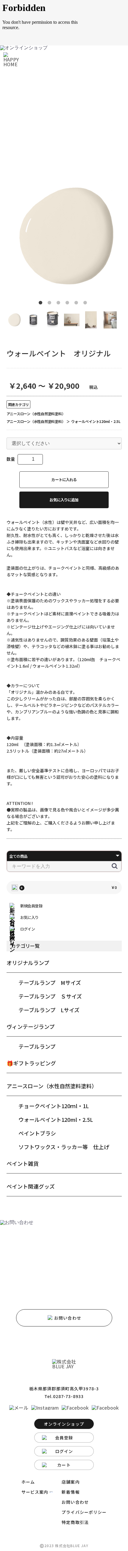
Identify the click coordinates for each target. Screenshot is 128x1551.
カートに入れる (64, 479)
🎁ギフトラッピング (31, 1063)
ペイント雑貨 (23, 1163)
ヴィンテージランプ (30, 1026)
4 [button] (68, 304)
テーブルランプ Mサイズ (49, 982)
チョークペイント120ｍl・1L (53, 1106)
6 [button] (86, 304)
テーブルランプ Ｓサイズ (50, 996)
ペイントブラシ (37, 1133)
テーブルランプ (36, 1046)
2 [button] (51, 304)
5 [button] (77, 304)
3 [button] (60, 304)
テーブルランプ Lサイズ (48, 1010)
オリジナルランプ (28, 962)
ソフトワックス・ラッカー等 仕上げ (63, 1147)
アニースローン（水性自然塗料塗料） (52, 1086)
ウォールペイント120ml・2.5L (55, 1119)
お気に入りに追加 (63, 500)
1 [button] (42, 304)
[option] (64, 236)
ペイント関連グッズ (31, 1186)
